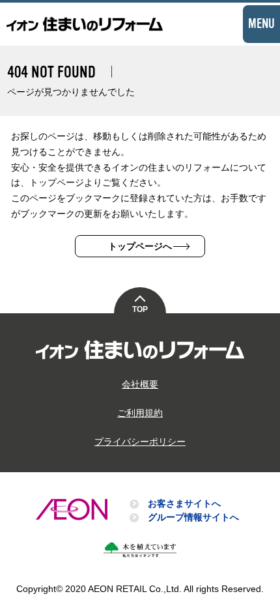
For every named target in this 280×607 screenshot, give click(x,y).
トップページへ (140, 246)
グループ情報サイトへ (193, 517)
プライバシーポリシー (140, 441)
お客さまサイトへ (184, 503)
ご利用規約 (140, 413)
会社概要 (140, 384)
